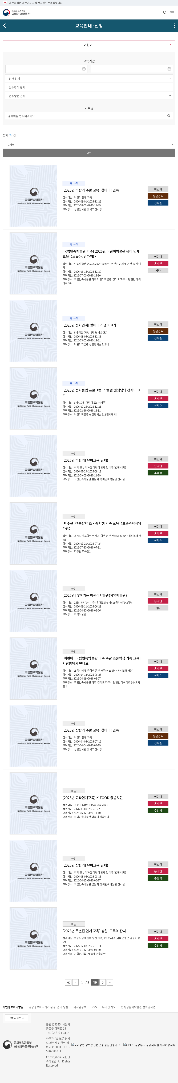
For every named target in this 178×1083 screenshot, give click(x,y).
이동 (95, 982)
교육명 (89, 108)
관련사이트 (15, 1017)
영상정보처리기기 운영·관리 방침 (48, 1007)
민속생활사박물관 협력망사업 (138, 1007)
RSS (94, 1007)
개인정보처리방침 (13, 1007)
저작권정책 (79, 1007)
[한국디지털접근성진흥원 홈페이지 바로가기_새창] (95, 1044)
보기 (89, 153)
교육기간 (89, 61)
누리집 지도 (109, 1007)
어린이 (88, 44)
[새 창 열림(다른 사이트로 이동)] (147, 1044)
